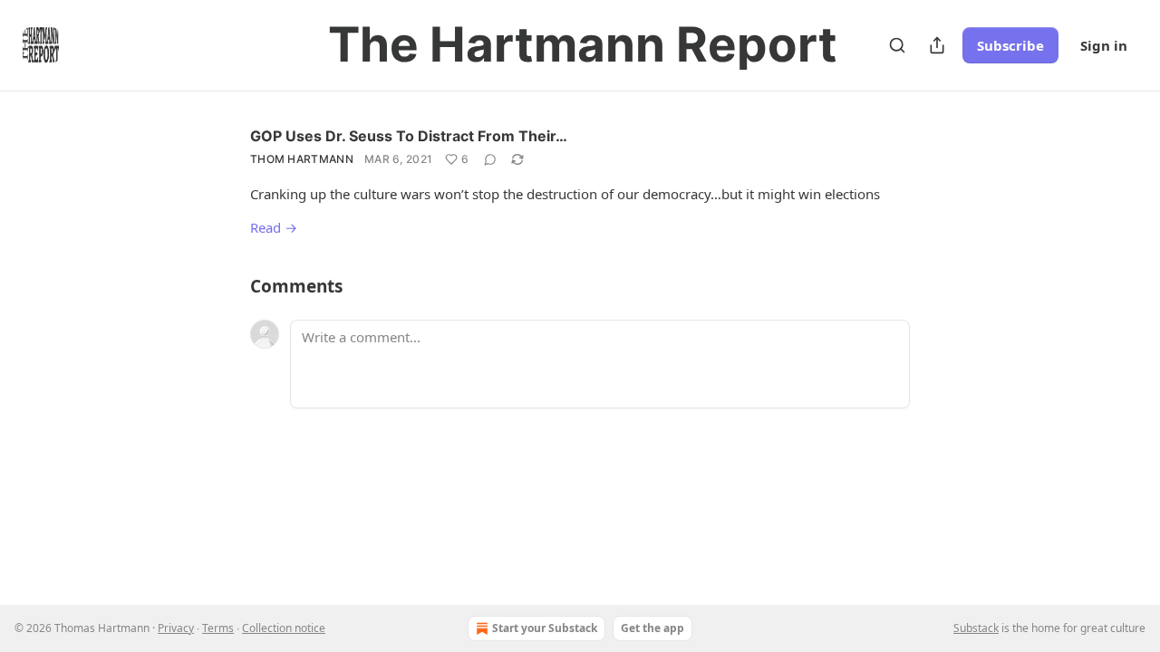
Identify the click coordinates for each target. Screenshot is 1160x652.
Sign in (1103, 45)
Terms (218, 628)
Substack (976, 628)
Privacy (176, 628)
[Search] (897, 45)
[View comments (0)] (490, 159)
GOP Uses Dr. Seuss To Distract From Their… (408, 136)
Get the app (652, 628)
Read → (273, 227)
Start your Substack (544, 628)
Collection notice (283, 628)
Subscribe (1010, 45)
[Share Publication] (937, 45)
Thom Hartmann (301, 159)
